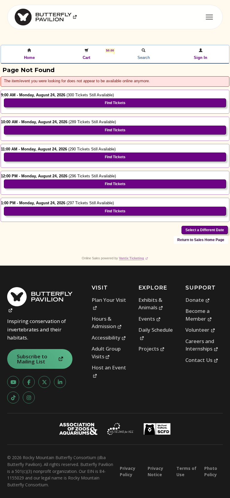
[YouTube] (13, 382)
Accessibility (109, 337)
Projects (151, 348)
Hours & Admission (107, 322)
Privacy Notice (155, 471)
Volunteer (200, 329)
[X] (44, 382)
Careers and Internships (201, 345)
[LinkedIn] (60, 382)
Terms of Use (186, 471)
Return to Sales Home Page (200, 240)
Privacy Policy (127, 471)
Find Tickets (115, 103)
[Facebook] (29, 382)
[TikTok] (13, 397)
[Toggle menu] (209, 17)
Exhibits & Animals (150, 303)
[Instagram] (29, 397)
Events (149, 318)
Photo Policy (210, 471)
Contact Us (201, 360)
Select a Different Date (204, 230)
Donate (197, 299)
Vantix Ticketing (133, 258)
